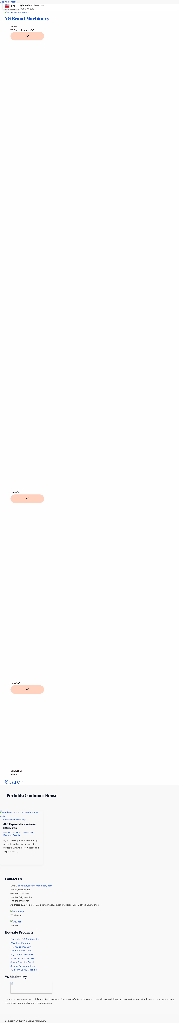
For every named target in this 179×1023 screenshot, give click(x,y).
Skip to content (8, 1)
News (13, 683)
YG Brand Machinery (27, 18)
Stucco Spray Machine (22, 966)
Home (13, 26)
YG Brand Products (20, 30)
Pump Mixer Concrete (22, 958)
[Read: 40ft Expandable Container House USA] (21, 816)
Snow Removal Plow (21, 950)
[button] (33, 30)
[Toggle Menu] (27, 36)
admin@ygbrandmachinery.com (28, 5)
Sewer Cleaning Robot (22, 962)
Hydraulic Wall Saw (20, 947)
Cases (13, 492)
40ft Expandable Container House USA (20, 826)
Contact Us (16, 770)
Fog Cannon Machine (21, 954)
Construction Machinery (14, 819)
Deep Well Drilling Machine (24, 939)
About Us (15, 774)
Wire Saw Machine (20, 943)
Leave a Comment (11, 832)
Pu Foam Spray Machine (23, 969)
